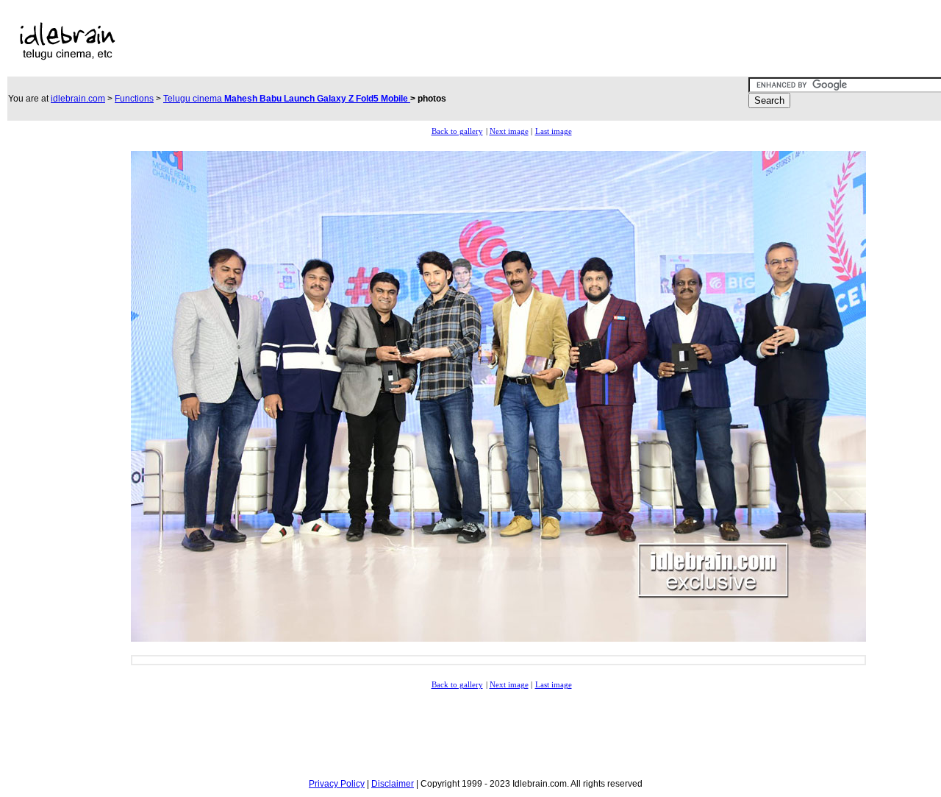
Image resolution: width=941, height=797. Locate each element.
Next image (509, 131)
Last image (553, 131)
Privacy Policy (337, 784)
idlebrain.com (78, 98)
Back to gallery (457, 131)
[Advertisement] (447, 41)
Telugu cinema (286, 98)
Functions (134, 98)
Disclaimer (392, 784)
